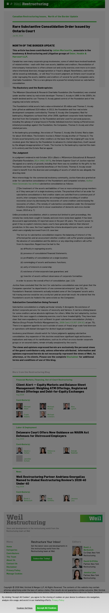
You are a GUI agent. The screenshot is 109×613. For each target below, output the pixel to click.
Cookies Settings (25, 608)
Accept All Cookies (46, 608)
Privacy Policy (58, 600)
